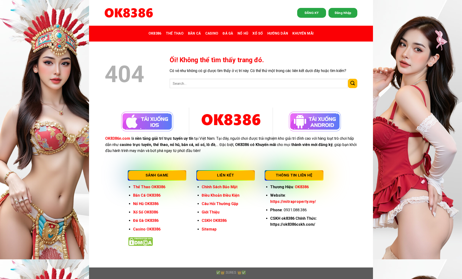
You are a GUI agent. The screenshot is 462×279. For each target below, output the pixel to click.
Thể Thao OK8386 (149, 187)
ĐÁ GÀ (228, 33)
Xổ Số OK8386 (145, 212)
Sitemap (209, 229)
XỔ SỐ (257, 33)
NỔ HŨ (242, 33)
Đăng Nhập (343, 13)
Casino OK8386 (146, 229)
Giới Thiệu (210, 212)
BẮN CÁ (194, 33)
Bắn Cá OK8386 (146, 195)
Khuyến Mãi (303, 33)
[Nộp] (352, 83)
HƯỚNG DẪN (277, 33)
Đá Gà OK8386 (146, 220)
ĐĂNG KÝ (312, 13)
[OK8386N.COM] (129, 13)
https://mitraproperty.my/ (293, 201)
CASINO (211, 33)
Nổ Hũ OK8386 (146, 203)
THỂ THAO (175, 33)
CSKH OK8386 (214, 220)
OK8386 (154, 33)
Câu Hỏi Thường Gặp (220, 203)
